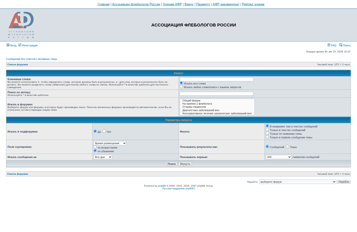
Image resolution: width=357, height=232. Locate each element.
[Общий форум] (217, 100)
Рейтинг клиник (253, 4)
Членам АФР (172, 4)
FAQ (333, 45)
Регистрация (29, 45)
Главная (104, 4)
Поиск (346, 45)
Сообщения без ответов (21, 59)
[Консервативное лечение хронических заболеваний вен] (217, 113)
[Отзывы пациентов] (217, 106)
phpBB (162, 185)
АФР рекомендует (226, 4)
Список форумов (17, 64)
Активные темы (47, 59)
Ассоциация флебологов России (136, 4)
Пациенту (203, 4)
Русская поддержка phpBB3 (178, 188)
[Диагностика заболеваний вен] (217, 110)
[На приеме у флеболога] (217, 103)
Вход (12, 45)
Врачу (189, 4)
